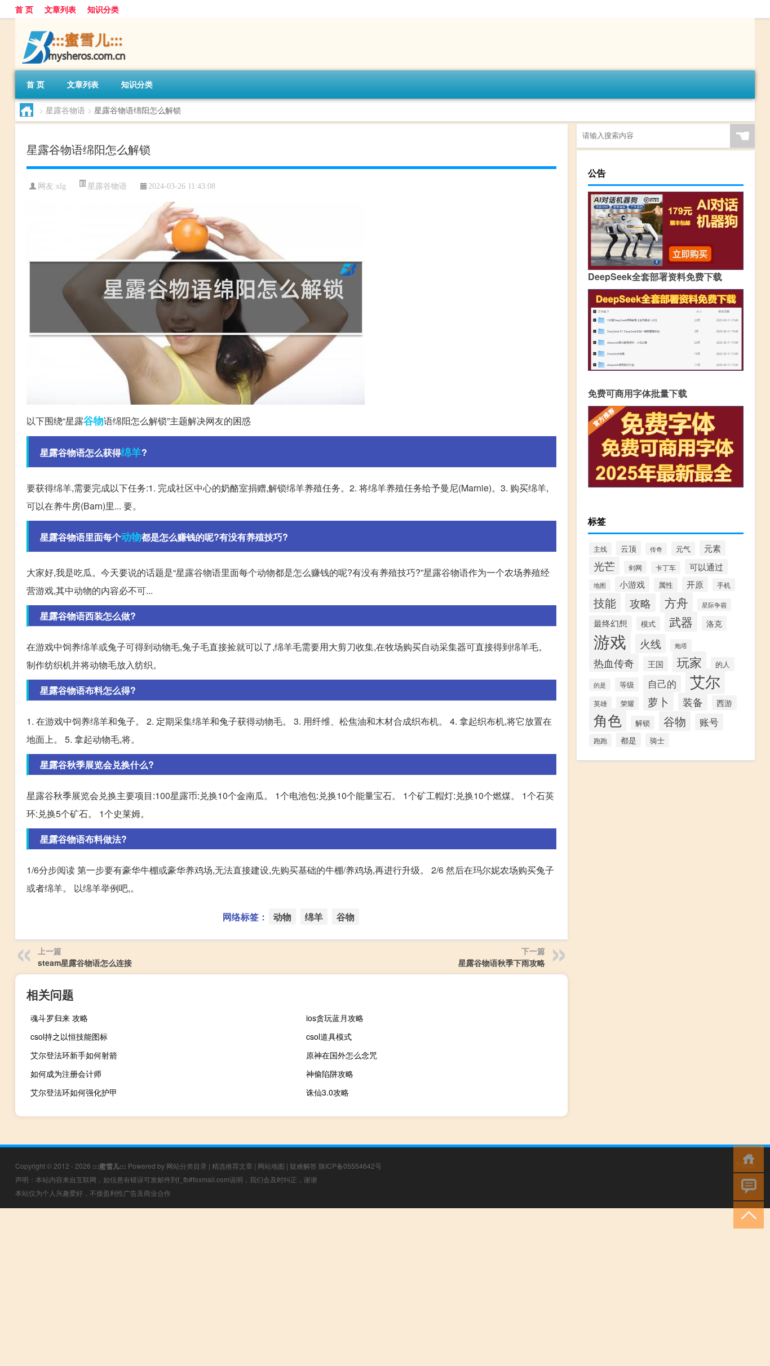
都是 (628, 740)
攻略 (640, 602)
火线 (650, 643)
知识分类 (103, 9)
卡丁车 (666, 567)
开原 (695, 584)
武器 (681, 621)
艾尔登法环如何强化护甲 (73, 1092)
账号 (709, 722)
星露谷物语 (65, 110)
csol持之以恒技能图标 (69, 1036)
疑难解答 (303, 1165)
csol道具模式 (329, 1036)
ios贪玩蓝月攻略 (335, 1017)
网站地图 (271, 1165)
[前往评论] (746, 1186)
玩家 (689, 662)
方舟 (676, 602)
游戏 (610, 641)
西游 (724, 702)
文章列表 (60, 9)
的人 (722, 664)
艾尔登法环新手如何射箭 (73, 1055)
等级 (626, 684)
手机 (724, 584)
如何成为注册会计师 (65, 1073)
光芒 (604, 565)
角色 (608, 720)
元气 (683, 548)
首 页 (24, 9)
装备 (693, 701)
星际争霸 (714, 604)
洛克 (714, 623)
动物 (131, 536)
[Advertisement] (338, 1287)
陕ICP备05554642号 (350, 1165)
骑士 (657, 740)
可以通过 (706, 567)
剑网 (635, 567)
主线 (600, 548)
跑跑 (600, 740)
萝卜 (658, 701)
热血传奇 (614, 662)
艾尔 (705, 681)
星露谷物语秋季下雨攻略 (501, 962)
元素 (712, 548)
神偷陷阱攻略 (329, 1073)
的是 (600, 684)
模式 (648, 623)
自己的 (662, 683)
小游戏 (632, 584)
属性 (665, 584)
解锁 (642, 722)
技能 (605, 603)
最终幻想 (610, 623)
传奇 (656, 548)
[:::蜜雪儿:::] (74, 22)
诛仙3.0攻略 (327, 1092)
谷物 (93, 420)
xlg (61, 186)
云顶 (628, 548)
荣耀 (627, 703)
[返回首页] (746, 1157)
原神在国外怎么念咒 (341, 1055)
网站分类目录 (186, 1165)
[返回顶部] (746, 1214)
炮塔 (681, 645)
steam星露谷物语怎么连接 (85, 962)
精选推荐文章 (232, 1165)
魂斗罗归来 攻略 (59, 1017)
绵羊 (131, 452)
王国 (655, 663)
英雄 (600, 703)
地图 (600, 585)
